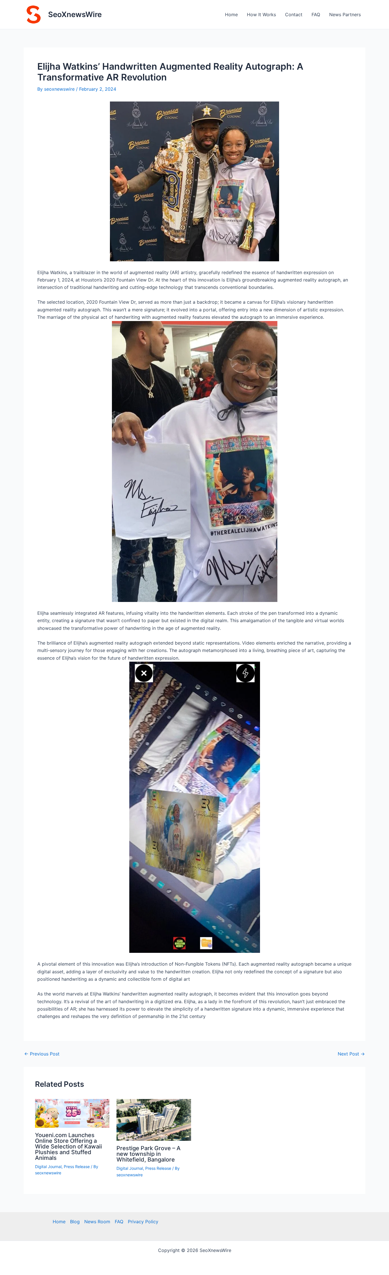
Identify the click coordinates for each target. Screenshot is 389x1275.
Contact (293, 14)
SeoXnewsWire (75, 14)
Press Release (77, 1166)
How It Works (261, 14)
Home (231, 14)
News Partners (345, 14)
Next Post (351, 1054)
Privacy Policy (143, 1221)
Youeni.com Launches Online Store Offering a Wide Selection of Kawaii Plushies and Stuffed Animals (68, 1146)
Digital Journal (48, 1166)
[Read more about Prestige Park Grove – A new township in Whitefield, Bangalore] (153, 1119)
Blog (75, 1221)
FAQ (316, 14)
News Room (97, 1221)
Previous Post (42, 1054)
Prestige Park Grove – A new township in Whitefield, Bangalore (148, 1154)
